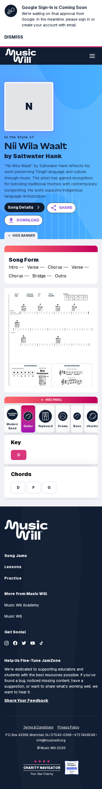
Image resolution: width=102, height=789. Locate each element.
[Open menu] (92, 56)
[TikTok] (41, 643)
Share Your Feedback (26, 700)
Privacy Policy (68, 727)
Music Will (13, 616)
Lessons (12, 567)
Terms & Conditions (38, 727)
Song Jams (15, 555)
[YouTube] (32, 643)
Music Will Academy (21, 605)
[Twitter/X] (24, 643)
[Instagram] (6, 643)
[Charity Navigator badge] (72, 768)
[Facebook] (15, 643)
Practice (12, 578)
